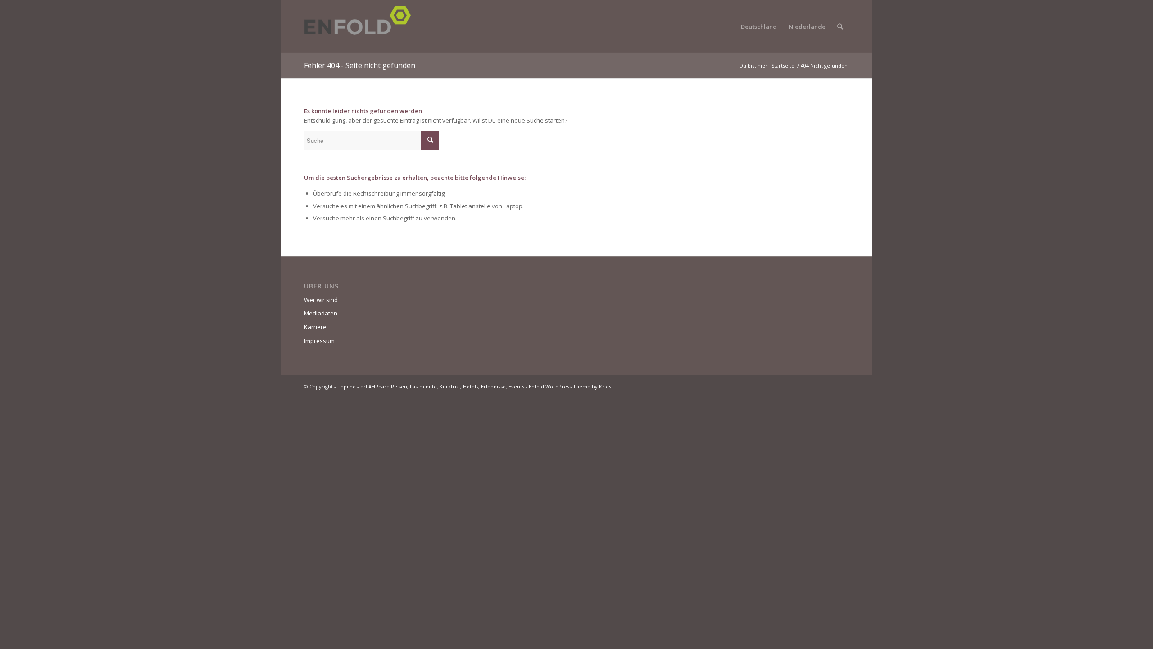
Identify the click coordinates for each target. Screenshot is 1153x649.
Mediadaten (320, 313)
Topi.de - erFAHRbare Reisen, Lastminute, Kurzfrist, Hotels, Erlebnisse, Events (430, 386)
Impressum (319, 341)
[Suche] (840, 26)
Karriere (315, 327)
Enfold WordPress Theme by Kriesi (571, 386)
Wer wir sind (321, 300)
